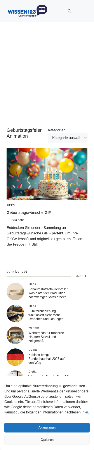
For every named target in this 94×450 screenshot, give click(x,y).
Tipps (11, 205)
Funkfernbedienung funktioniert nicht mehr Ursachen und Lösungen (45, 315)
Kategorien (56, 130)
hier (85, 412)
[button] (69, 11)
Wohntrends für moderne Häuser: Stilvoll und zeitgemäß (46, 337)
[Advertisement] (47, 72)
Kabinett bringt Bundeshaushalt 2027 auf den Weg (46, 358)
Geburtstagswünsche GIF (29, 212)
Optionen (47, 439)
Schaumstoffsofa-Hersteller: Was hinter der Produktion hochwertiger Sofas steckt (48, 293)
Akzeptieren (47, 427)
